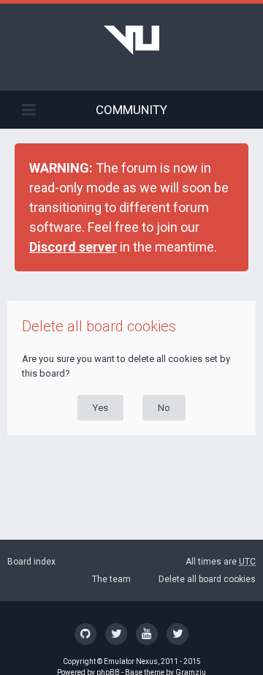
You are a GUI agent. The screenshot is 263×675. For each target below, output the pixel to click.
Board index (31, 562)
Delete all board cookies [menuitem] (207, 579)
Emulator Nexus (131, 661)
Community (131, 109)
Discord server (73, 246)
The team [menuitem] (111, 579)
